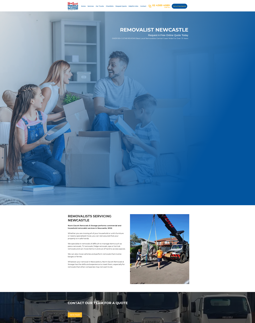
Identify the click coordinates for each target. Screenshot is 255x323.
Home (83, 6)
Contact (143, 6)
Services (91, 6)
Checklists (110, 6)
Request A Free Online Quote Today (168, 35)
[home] (73, 6)
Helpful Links (133, 6)
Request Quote (121, 6)
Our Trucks (100, 6)
